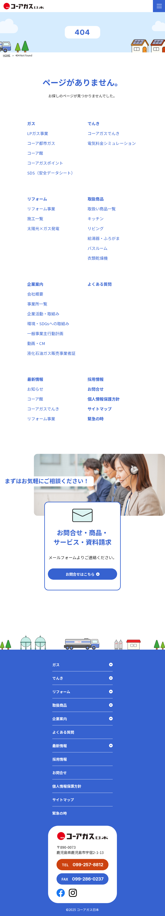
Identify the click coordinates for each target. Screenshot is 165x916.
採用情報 (96, 379)
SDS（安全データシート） (51, 173)
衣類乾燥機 (98, 258)
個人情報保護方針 (104, 399)
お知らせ (35, 389)
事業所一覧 (37, 304)
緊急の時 (96, 419)
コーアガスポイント (45, 163)
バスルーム (97, 248)
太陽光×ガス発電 (43, 228)
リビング (96, 228)
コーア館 (35, 153)
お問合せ (96, 389)
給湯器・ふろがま (104, 238)
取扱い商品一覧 (102, 209)
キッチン (96, 218)
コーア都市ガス (41, 143)
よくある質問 (100, 284)
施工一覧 (35, 218)
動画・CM (36, 343)
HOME (6, 55)
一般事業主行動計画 (45, 333)
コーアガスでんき (104, 133)
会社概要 (35, 294)
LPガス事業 (37, 133)
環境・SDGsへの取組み (48, 323)
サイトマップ (100, 409)
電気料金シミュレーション (112, 143)
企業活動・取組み (43, 314)
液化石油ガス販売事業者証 (51, 353)
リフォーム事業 (41, 209)
